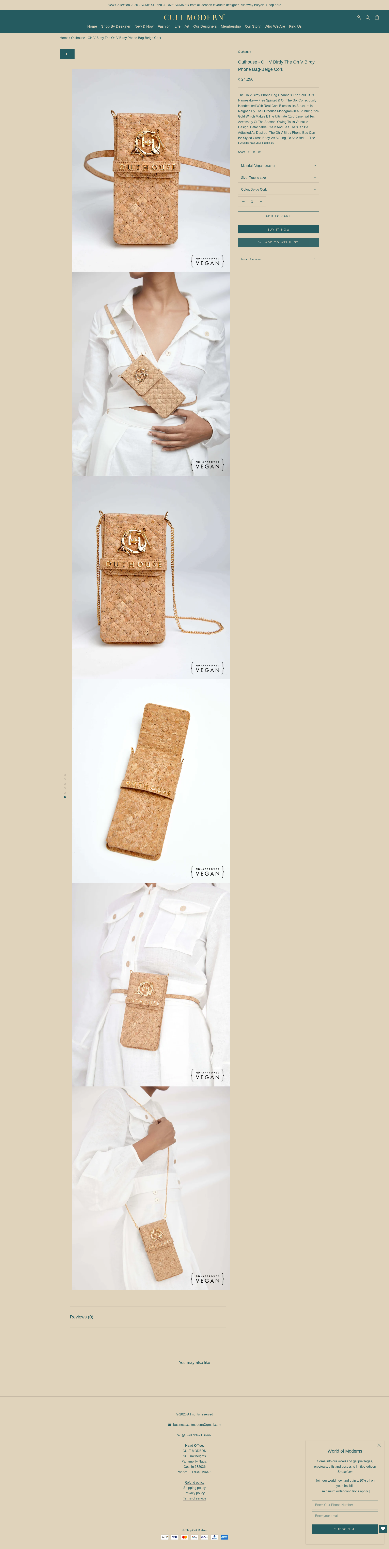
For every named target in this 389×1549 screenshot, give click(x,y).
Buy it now (278, 229)
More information (251, 259)
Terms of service (194, 1498)
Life (178, 27)
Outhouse (244, 51)
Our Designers (205, 27)
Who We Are (275, 27)
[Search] (368, 17)
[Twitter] (254, 152)
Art (187, 27)
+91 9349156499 (199, 1435)
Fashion (164, 27)
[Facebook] (249, 152)
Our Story (253, 27)
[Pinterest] (259, 152)
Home (92, 27)
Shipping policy (194, 1488)
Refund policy (194, 1482)
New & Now (144, 27)
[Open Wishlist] (383, 1529)
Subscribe (344, 1529)
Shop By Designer (115, 27)
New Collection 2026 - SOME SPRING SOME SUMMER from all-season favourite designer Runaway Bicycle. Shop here (194, 5)
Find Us (295, 27)
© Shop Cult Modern (194, 1530)
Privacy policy (195, 1493)
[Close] (379, 1445)
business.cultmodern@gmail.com (197, 1424)
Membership (231, 27)
